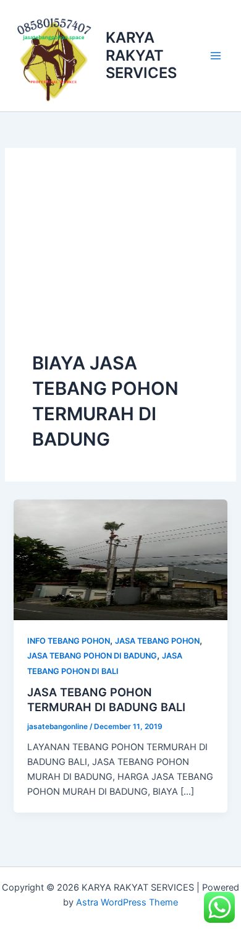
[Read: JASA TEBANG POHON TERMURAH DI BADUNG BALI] (120, 558)
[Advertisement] (120, 263)
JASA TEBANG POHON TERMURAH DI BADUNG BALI (106, 699)
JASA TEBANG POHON (157, 641)
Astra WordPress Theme (127, 902)
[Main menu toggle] (216, 56)
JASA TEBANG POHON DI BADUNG (92, 655)
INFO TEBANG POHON (68, 641)
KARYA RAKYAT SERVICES (141, 55)
